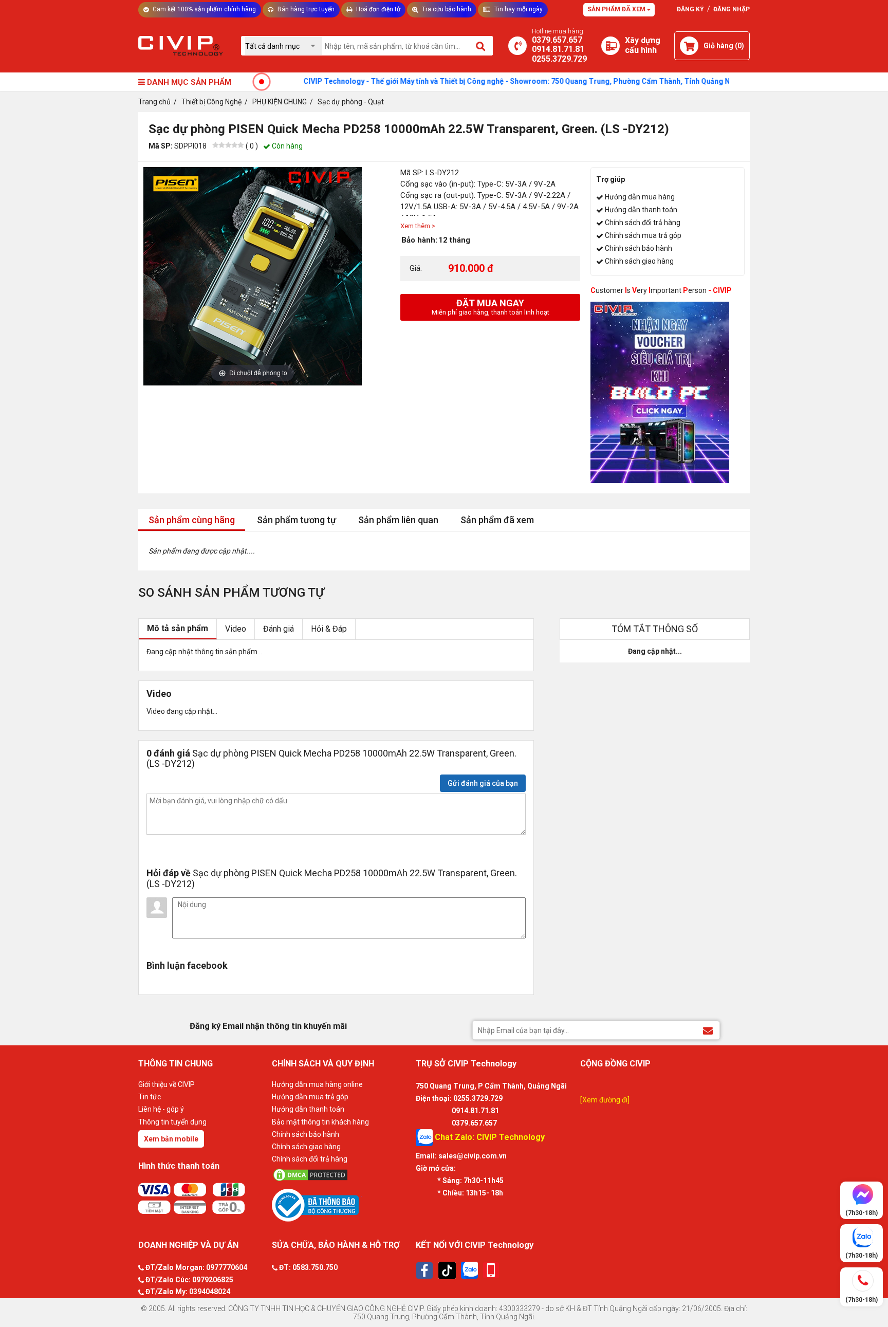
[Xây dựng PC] (610, 45)
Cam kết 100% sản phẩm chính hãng (203, 9)
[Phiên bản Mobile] (491, 1270)
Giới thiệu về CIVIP (166, 1084)
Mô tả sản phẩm (177, 628)
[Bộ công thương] (341, 1205)
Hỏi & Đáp (329, 629)
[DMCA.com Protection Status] (341, 1175)
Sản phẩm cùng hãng (192, 519)
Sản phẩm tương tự (296, 519)
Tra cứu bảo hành (445, 9)
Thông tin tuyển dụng (172, 1122)
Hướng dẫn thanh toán (641, 210)
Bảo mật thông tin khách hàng (320, 1122)
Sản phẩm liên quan (398, 519)
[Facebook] (424, 1270)
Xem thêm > (417, 226)
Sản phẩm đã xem (617, 9)
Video (235, 629)
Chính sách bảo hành (638, 248)
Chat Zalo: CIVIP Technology (489, 1137)
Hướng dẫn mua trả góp (310, 1097)
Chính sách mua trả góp (643, 235)
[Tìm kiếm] (481, 46)
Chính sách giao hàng (639, 261)
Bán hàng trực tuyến (305, 9)
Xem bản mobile (171, 1139)
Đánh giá (278, 629)
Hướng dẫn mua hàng (640, 197)
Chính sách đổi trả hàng (642, 222)
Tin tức (149, 1097)
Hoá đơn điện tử (377, 9)
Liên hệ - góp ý (161, 1109)
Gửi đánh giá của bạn (483, 783)
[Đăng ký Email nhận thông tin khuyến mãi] (707, 1029)
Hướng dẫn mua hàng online (317, 1084)
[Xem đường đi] (605, 1100)
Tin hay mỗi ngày (518, 9)
